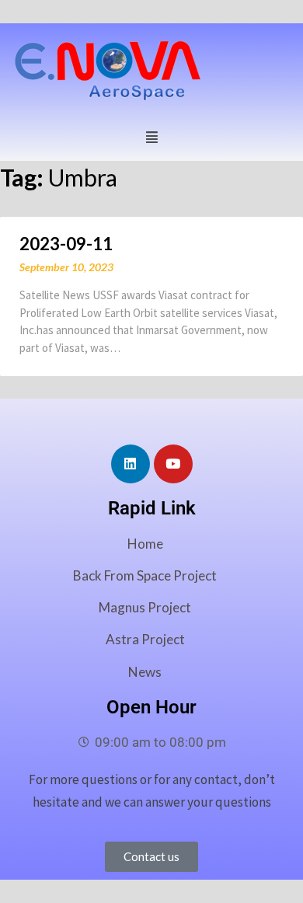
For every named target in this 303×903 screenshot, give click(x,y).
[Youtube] (173, 464)
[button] (151, 135)
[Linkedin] (130, 464)
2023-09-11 (66, 243)
